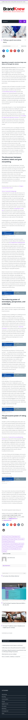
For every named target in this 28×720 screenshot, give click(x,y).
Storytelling (19, 546)
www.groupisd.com (7, 520)
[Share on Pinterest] (15, 52)
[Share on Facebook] (3, 52)
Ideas (16, 539)
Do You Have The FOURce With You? (11, 576)
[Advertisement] (15, 16)
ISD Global (4, 541)
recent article (9, 91)
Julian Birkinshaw (6, 46)
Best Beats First (16, 536)
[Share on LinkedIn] (18, 52)
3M (3, 536)
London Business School (7, 544)
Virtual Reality (14, 548)
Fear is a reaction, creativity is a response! (11, 656)
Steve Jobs (9, 546)
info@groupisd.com (13, 518)
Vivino (19, 548)
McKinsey (17, 544)
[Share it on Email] (22, 52)
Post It (3, 546)
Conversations (5, 699)
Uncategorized (5, 711)
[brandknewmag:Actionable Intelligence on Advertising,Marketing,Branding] (14, 9)
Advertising (4, 694)
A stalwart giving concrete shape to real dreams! (12, 645)
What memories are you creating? (9, 654)
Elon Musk (11, 539)
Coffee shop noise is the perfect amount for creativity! (14, 1)
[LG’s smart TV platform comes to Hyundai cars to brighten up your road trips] (14, 618)
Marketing (4, 708)
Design (3, 701)
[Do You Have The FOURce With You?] (14, 572)
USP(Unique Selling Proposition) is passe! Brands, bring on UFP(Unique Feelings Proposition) (14, 651)
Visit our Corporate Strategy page (9, 191)
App (6, 536)
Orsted (21, 544)
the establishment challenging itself (17, 242)
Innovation (23, 46)
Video (3, 713)
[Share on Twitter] (7, 52)
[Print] (3, 57)
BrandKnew (5, 539)
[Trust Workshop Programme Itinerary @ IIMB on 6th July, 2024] (14, 592)
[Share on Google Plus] (11, 52)
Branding (4, 696)
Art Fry (10, 536)
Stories (14, 546)
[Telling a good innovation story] (14, 32)
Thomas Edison (5, 548)
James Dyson (11, 541)
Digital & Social (5, 703)
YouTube (4, 551)
